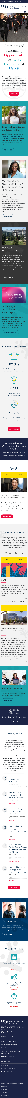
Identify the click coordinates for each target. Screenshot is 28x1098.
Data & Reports (6, 1048)
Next (20, 474)
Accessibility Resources (8, 1041)
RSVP (10, 821)
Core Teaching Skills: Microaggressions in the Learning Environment (17, 828)
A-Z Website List (5, 1095)
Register (11, 803)
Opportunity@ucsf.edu (9, 1068)
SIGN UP (14, 969)
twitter (2, 1072)
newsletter (11, 926)
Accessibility (4, 1086)
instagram (10, 1072)
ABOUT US (14, 94)
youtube (7, 1072)
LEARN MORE (8, 277)
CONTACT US (14, 1007)
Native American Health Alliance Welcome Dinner (15, 779)
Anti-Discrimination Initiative (10, 1045)
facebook (4, 1072)
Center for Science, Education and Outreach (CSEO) (12, 138)
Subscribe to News (7, 1056)
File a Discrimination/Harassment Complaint (10, 1052)
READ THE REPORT (10, 332)
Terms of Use (4, 1092)
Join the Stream (14, 862)
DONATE (14, 989)
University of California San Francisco (11, 1)
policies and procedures (17, 455)
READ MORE (8, 150)
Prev (7, 474)
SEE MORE (14, 887)
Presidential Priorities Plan (14, 719)
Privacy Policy (4, 1089)
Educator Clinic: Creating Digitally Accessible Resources (16, 795)
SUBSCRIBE (8, 935)
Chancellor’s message (17, 452)
